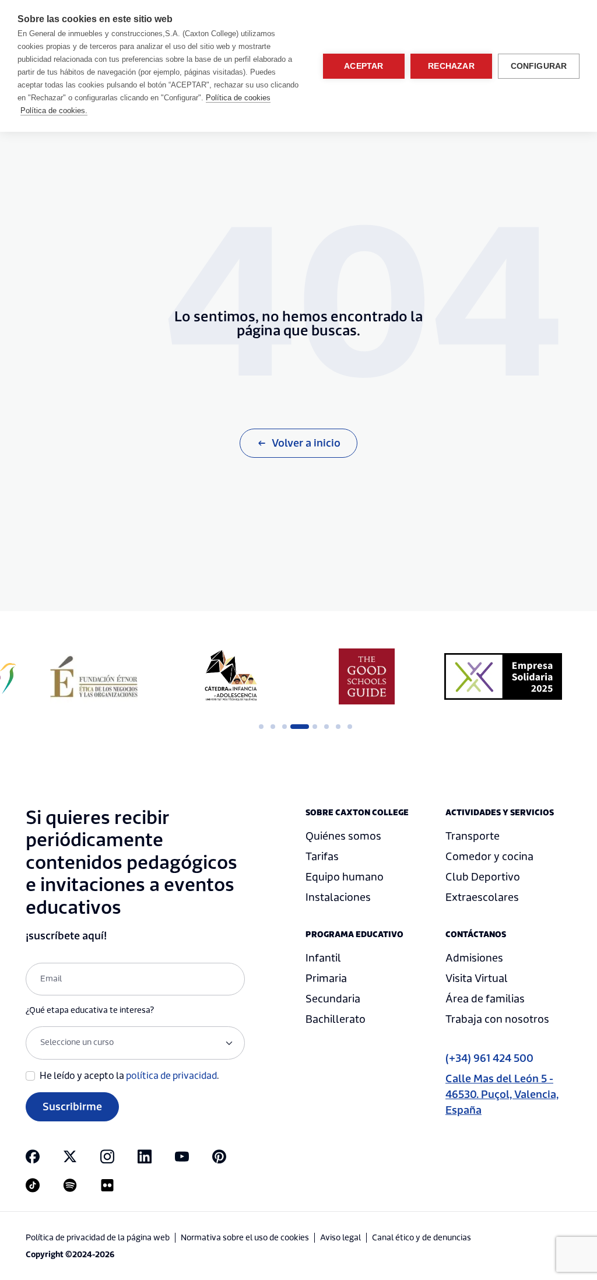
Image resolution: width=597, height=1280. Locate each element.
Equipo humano (344, 877)
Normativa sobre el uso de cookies (245, 1238)
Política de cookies (238, 97)
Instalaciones (338, 897)
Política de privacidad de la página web (98, 1238)
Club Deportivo (482, 877)
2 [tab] (273, 726)
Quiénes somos (343, 836)
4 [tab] (296, 726)
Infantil (323, 958)
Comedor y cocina (489, 857)
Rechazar (451, 66)
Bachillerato (335, 1019)
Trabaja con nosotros (497, 1019)
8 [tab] (350, 726)
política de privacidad (171, 1075)
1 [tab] (261, 726)
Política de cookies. (53, 110)
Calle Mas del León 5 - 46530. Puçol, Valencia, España (502, 1095)
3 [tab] (284, 726)
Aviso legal (340, 1238)
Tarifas (322, 857)
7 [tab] (338, 726)
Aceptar (363, 66)
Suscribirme (72, 1107)
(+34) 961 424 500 (489, 1058)
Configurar (539, 66)
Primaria (326, 979)
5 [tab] (315, 726)
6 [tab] (326, 726)
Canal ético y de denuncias (421, 1238)
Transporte (472, 836)
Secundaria (332, 999)
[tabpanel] (94, 676)
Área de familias (485, 999)
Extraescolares (482, 897)
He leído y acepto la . (129, 1075)
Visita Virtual (476, 979)
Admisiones (474, 958)
